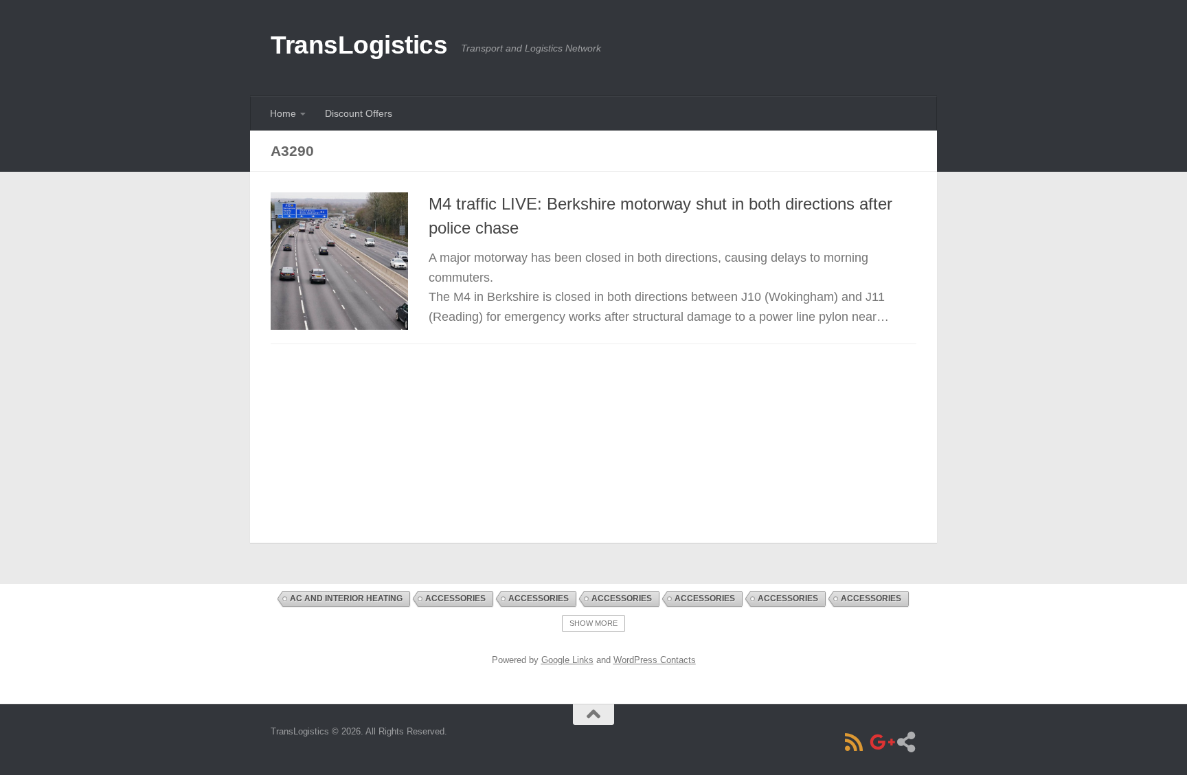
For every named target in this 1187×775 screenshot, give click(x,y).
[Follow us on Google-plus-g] (880, 742)
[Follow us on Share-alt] (906, 742)
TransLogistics (359, 45)
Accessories (455, 598)
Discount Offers (358, 113)
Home (283, 113)
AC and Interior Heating (346, 598)
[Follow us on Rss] (854, 742)
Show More (593, 623)
